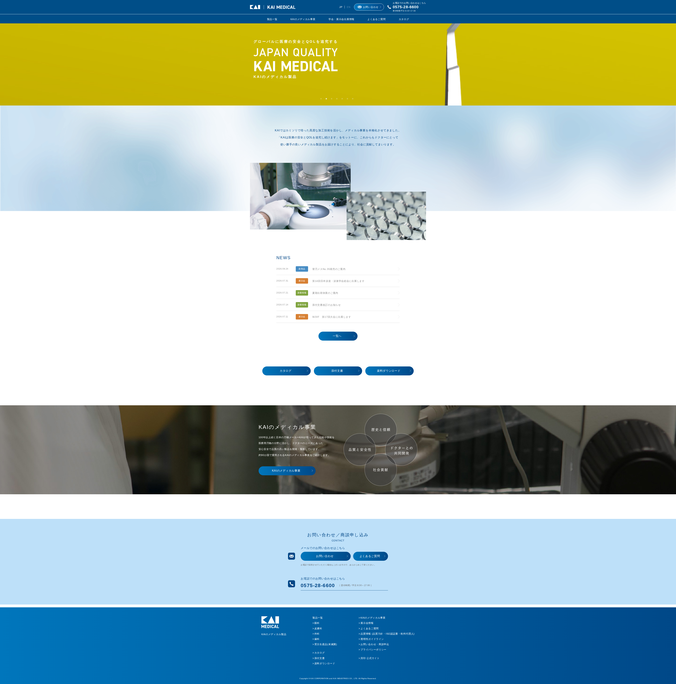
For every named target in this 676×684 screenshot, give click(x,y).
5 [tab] (343, 100)
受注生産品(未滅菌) (325, 644)
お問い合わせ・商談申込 (375, 644)
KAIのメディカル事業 (302, 19)
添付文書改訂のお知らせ (326, 304)
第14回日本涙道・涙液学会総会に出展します (338, 281)
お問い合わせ (370, 7)
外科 (317, 633)
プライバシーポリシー (373, 649)
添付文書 (337, 370)
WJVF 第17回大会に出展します (331, 316)
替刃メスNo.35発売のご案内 (329, 269)
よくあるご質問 (376, 19)
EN (348, 7)
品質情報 (388, 633)
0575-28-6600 (406, 7)
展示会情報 (367, 623)
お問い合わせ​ (325, 556)
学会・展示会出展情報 (341, 19)
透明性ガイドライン (372, 639)
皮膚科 (318, 628)
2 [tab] (327, 100)
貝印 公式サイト (370, 658)
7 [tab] (354, 100)
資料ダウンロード (388, 370)
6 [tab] (348, 100)
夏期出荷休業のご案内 (325, 293)
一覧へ (337, 335)
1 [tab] (322, 100)
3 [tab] (332, 100)
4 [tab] (338, 100)
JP (340, 7)
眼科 (317, 623)
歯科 (317, 639)
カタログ (404, 19)
